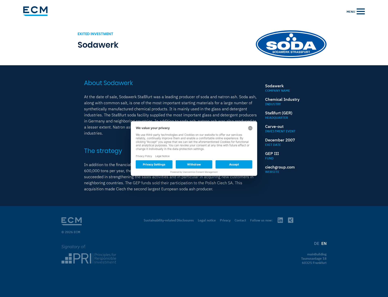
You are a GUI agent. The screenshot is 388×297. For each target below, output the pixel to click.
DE (316, 243)
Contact (240, 220)
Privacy (225, 220)
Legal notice (207, 220)
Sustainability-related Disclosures (169, 220)
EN (324, 243)
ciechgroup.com (280, 167)
